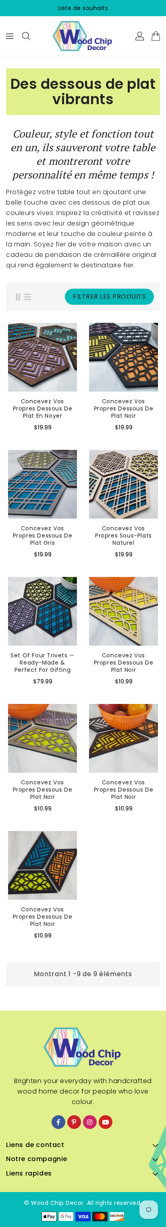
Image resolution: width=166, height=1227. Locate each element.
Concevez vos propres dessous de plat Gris (43, 535)
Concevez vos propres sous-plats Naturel (123, 535)
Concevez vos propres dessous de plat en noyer (43, 408)
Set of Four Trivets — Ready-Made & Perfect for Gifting (42, 662)
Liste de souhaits (83, 8)
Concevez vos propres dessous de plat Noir (124, 408)
